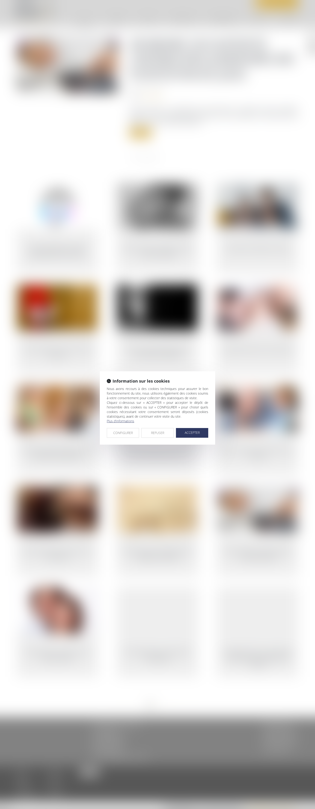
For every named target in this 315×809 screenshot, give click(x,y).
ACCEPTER (192, 432)
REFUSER (157, 433)
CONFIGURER (123, 433)
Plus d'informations (120, 421)
